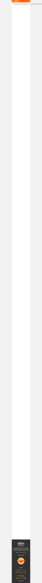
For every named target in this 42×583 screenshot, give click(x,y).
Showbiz (16, 8)
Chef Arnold (20, 218)
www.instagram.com (17, 289)
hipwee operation (22, 552)
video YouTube (18, 134)
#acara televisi (16, 509)
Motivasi (25, 3)
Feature (14, 3)
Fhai (13, 380)
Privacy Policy (18, 571)
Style (32, 3)
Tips (33, 3)
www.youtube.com (21, 130)
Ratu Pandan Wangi (20, 28)
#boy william (15, 512)
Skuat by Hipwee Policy (21, 572)
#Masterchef (15, 513)
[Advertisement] (21, 38)
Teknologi (36, 3)
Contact (23, 570)
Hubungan (22, 3)
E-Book (25, 571)
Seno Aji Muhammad (17, 411)
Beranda (16, 7)
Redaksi (18, 570)
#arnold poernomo (16, 510)
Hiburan (18, 3)
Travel (39, 3)
